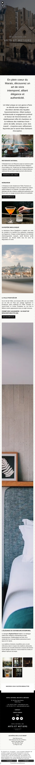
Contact (17, 709)
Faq (17, 715)
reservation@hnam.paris (23, 706)
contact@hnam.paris (23, 704)
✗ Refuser (26, 760)
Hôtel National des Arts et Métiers (17, 739)
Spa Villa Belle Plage (17, 743)
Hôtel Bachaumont (17, 738)
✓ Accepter (9, 760)
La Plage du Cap (17, 744)
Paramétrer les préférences (17, 763)
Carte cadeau (17, 712)
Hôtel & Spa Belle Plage (17, 741)
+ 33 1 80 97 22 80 (12, 704)
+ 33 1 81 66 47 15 (11, 706)
